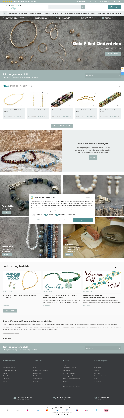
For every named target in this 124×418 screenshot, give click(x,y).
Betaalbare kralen (99, 384)
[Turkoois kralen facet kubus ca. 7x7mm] (110, 99)
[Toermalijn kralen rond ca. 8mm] (62, 99)
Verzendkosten (7, 376)
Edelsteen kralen (99, 365)
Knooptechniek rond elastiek (71, 386)
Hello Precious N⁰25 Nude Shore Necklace (14, 110)
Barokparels (97, 381)
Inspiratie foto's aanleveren (71, 384)
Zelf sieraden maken (67, 13)
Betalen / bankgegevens (10, 365)
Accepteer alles (83, 220)
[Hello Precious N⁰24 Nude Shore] (38, 99)
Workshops (66, 370)
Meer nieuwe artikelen (62, 125)
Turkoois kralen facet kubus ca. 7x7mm (109, 110)
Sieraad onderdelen (35, 13)
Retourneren (6, 378)
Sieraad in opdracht (69, 373)
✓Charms (92, 13)
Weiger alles (41, 220)
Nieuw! (109, 13)
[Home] (5, 13)
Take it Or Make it (82, 13)
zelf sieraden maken (69, 327)
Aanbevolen (26, 86)
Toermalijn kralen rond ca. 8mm (61, 110)
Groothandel (36, 376)
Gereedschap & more (51, 13)
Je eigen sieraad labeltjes (40, 370)
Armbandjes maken (69, 376)
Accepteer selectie (62, 220)
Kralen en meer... (13, 13)
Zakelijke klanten (38, 373)
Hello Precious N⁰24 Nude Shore (38, 110)
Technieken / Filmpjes (69, 367)
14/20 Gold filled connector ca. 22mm (85, 110)
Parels (95, 378)
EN (95, 1)
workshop (96, 327)
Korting (35, 367)
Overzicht (89, 197)
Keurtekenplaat (37, 378)
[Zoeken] (83, 7)
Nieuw (6, 86)
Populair (14, 86)
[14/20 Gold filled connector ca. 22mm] (86, 99)
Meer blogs (10, 310)
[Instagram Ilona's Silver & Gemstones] (61, 415)
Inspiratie (66, 381)
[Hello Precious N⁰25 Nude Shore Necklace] (14, 99)
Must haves (97, 373)
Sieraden (24, 13)
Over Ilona (36, 365)
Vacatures (36, 381)
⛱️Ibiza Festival (101, 13)
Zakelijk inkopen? (81, 1)
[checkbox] (36, 215)
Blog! (64, 365)
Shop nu (93, 157)
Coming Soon (116, 13)
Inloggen (117, 1)
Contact (5, 381)
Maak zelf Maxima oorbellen (71, 378)
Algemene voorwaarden (10, 370)
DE (90, 1)
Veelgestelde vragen (9, 367)
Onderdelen (97, 367)
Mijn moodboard (105, 1)
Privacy (5, 373)
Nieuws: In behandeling (100, 376)
